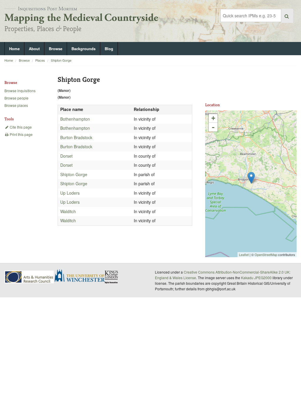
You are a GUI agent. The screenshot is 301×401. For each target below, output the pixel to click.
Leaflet (244, 254)
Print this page (21, 134)
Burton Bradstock (76, 137)
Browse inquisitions (20, 90)
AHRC (29, 277)
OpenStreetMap (266, 254)
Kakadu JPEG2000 (256, 277)
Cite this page (20, 126)
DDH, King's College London (112, 276)
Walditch (68, 211)
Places (40, 60)
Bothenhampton (75, 119)
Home (14, 48)
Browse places (16, 105)
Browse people (16, 97)
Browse (55, 48)
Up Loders (70, 193)
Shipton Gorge (61, 60)
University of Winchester (82, 276)
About (34, 48)
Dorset (66, 156)
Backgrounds (83, 48)
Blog (109, 48)
